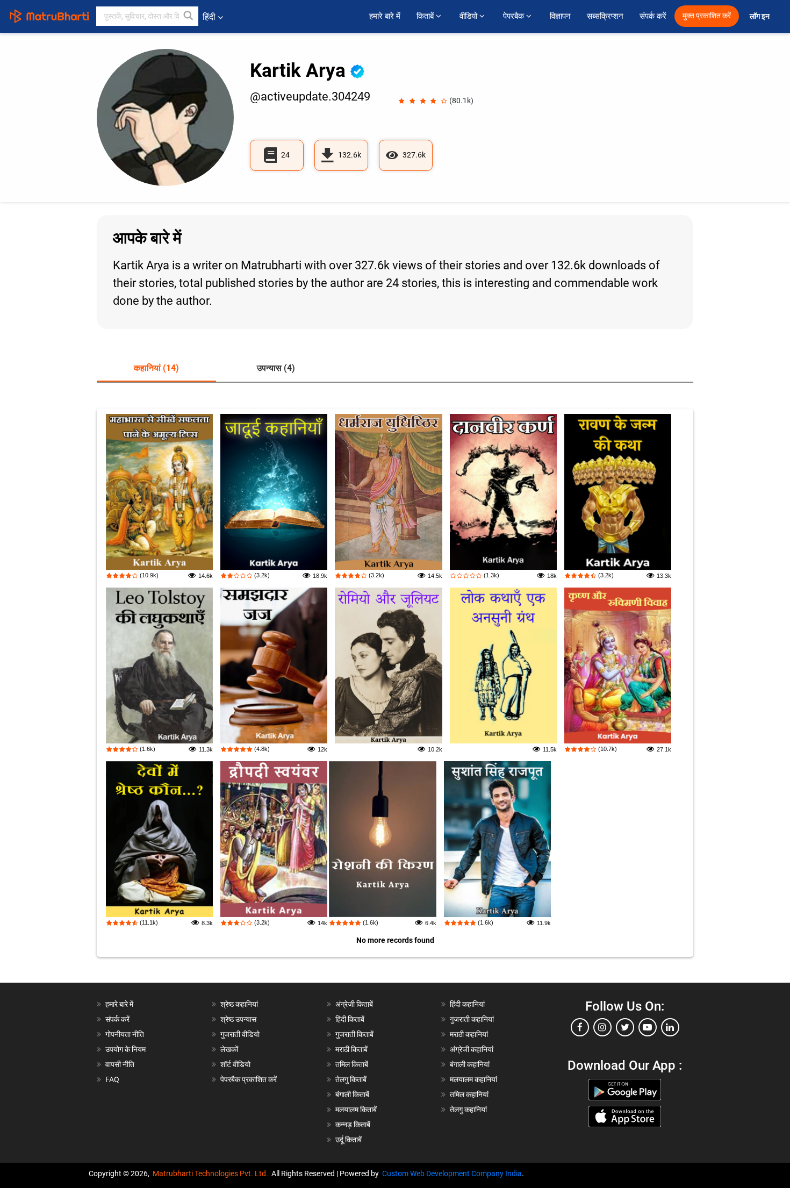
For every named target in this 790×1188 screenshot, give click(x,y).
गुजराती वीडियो (240, 1034)
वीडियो (469, 16)
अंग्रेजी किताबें (354, 1004)
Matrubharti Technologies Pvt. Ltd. (212, 1173)
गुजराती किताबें (354, 1034)
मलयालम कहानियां (473, 1079)
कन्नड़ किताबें (352, 1124)
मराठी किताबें (351, 1049)
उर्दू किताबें (348, 1139)
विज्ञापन (560, 16)
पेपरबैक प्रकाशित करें (248, 1079)
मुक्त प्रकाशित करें (707, 16)
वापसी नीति (119, 1064)
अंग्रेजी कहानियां (471, 1049)
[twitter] (625, 1027)
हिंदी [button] (209, 17)
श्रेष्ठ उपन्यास (238, 1019)
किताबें (426, 16)
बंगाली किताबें (352, 1094)
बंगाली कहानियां (470, 1064)
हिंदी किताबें (349, 1019)
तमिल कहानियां (469, 1094)
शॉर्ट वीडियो (235, 1064)
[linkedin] (670, 1027)
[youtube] (647, 1027)
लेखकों (229, 1049)
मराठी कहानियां (469, 1034)
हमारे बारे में (384, 16)
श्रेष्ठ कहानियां (239, 1004)
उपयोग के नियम (125, 1049)
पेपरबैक (514, 16)
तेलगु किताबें (351, 1079)
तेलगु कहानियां (468, 1109)
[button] (188, 16)
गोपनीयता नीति (124, 1034)
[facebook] (580, 1027)
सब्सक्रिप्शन (605, 16)
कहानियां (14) (156, 368)
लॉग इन (760, 16)
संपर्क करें (653, 16)
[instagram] (602, 1027)
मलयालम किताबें (356, 1109)
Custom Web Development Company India (452, 1173)
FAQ (112, 1079)
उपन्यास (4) (276, 368)
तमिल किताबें (351, 1064)
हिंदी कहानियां (467, 1004)
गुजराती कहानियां (472, 1019)
